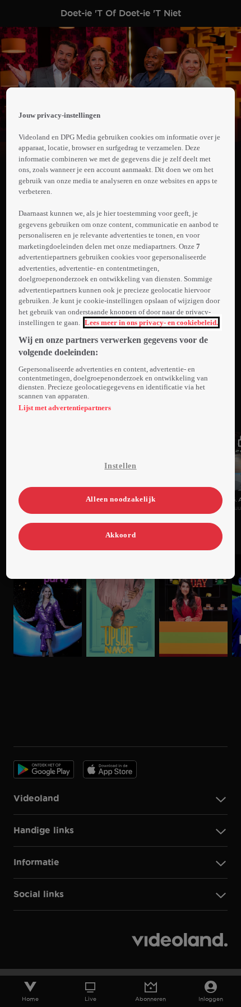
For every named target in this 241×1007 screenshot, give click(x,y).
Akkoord (120, 535)
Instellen (120, 466)
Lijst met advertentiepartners (64, 407)
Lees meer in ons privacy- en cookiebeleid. (151, 322)
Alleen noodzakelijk (120, 499)
